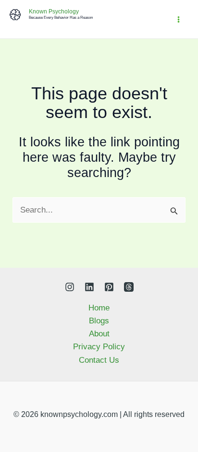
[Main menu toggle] (179, 19)
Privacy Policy (99, 346)
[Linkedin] (89, 287)
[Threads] (128, 287)
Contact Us (99, 360)
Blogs (99, 320)
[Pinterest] (109, 287)
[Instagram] (69, 287)
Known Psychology (54, 11)
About (99, 333)
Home (99, 307)
